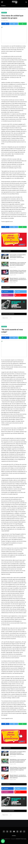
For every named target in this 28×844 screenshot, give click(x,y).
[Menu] (2, 2)
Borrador (4, 12)
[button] (3, 841)
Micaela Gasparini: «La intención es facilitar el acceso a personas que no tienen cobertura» (18, 279)
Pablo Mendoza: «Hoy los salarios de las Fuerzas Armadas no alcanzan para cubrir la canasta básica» (18, 264)
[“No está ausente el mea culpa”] (14, 349)
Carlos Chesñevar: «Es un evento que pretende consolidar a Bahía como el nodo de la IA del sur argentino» (18, 272)
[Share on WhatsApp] (22, 24)
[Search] (26, 2)
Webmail (3, 5)
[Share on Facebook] (5, 24)
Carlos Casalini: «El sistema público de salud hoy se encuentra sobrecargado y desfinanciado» (18, 256)
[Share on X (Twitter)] (14, 24)
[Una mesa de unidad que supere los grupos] (14, 35)
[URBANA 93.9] (14, 2)
